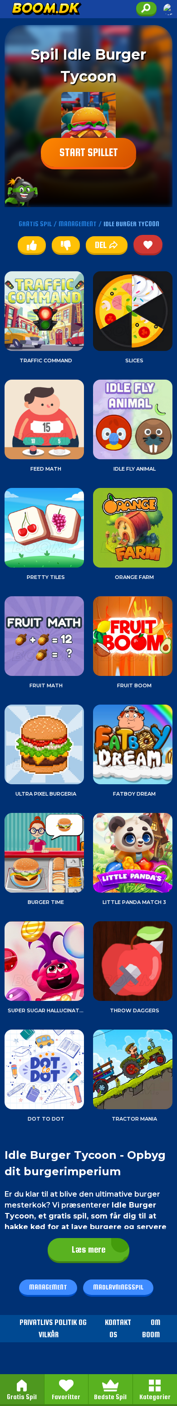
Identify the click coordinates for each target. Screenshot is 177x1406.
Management (48, 1287)
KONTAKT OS (118, 1328)
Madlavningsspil (118, 1287)
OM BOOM (151, 1328)
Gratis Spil (22, 1397)
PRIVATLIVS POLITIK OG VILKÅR (53, 1328)
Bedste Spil (110, 1397)
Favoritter (66, 1397)
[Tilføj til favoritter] (147, 244)
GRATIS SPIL (35, 224)
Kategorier (155, 1397)
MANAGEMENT (78, 224)
